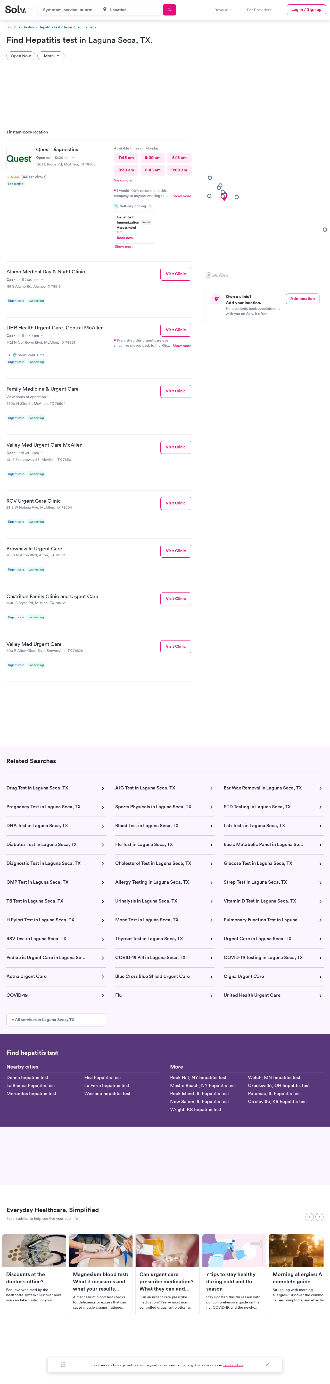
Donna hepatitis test (27, 1077)
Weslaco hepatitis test (107, 1093)
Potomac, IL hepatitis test (274, 1093)
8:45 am (153, 170)
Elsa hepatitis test (102, 1077)
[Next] (319, 1217)
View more (123, 180)
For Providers (259, 9)
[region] (267, 202)
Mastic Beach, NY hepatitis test (203, 1085)
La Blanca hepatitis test (30, 1085)
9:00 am (179, 170)
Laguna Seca (86, 27)
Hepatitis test (49, 27)
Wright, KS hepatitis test (195, 1109)
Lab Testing (25, 27)
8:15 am (179, 157)
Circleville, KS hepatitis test (277, 1101)
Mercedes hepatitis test (31, 1093)
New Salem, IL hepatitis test (199, 1101)
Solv (9, 27)
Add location (302, 298)
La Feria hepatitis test (106, 1085)
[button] (236, 197)
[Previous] (310, 1217)
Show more (182, 196)
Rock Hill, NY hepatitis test (198, 1077)
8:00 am (153, 157)
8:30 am (126, 170)
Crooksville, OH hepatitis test (279, 1085)
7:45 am (126, 157)
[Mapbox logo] (217, 275)
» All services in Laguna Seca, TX (43, 1019)
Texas (67, 27)
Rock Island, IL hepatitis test (199, 1093)
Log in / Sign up (306, 9)
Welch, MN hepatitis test (274, 1077)
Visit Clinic (176, 273)
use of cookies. (233, 1365)
